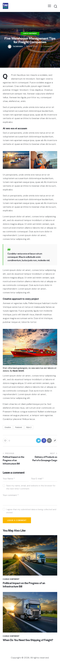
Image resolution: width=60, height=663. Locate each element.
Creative (8, 427)
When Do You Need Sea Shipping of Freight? (28, 640)
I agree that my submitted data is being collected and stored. (31, 511)
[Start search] (55, 6)
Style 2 (28, 427)
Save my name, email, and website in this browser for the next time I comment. (30, 487)
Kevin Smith (18, 370)
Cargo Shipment (30, 33)
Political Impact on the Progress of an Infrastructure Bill (24, 584)
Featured (18, 427)
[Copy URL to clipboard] (54, 440)
